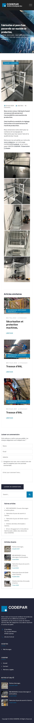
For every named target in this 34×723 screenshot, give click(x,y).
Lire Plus (9, 333)
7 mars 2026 (15, 585)
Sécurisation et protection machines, (14, 324)
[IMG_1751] (17, 191)
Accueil (5, 663)
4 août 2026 (15, 559)
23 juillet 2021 (16, 549)
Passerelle (7, 63)
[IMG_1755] (17, 217)
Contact (5, 666)
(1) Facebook (15, 144)
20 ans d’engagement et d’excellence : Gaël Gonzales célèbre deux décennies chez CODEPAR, (16, 531)
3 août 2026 (15, 568)
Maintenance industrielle (11, 63)
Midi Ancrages (7, 649)
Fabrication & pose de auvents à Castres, (20, 700)
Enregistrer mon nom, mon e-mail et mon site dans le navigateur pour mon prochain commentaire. (17, 463)
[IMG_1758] (17, 243)
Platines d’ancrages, (17, 547)
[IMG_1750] (17, 165)
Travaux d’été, (14, 366)
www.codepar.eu (9, 142)
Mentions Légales (8, 669)
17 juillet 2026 (15, 576)
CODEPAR (16, 719)
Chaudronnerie (12, 310)
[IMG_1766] (17, 269)
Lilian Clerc (20, 105)
